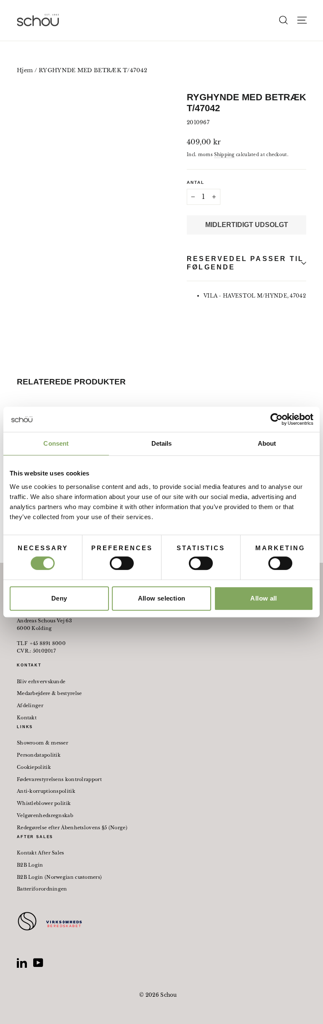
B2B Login (30, 865)
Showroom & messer (42, 743)
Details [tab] (161, 443)
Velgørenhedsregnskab (45, 815)
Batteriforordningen (42, 889)
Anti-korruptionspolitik (46, 791)
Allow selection (161, 598)
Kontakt (27, 718)
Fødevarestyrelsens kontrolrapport (59, 779)
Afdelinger (30, 705)
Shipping (224, 154)
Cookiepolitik (34, 767)
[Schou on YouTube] (38, 963)
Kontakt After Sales (40, 853)
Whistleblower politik (44, 803)
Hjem (25, 70)
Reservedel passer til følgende (245, 262)
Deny (59, 598)
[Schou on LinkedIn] (22, 963)
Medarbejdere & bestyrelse (49, 693)
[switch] (122, 563)
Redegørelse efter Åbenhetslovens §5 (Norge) (72, 828)
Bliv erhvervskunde (41, 681)
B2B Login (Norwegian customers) (59, 877)
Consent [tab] (56, 443)
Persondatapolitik (39, 755)
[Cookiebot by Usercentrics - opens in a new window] (276, 419)
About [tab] (267, 443)
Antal (195, 182)
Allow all (263, 598)
